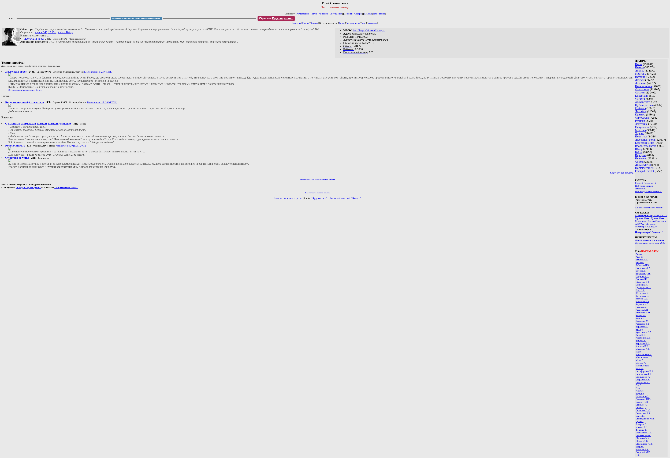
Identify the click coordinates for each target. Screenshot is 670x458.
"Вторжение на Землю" (66, 187)
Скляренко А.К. (643, 413)
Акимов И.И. (642, 259)
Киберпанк (641, 95)
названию (372, 23)
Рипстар (640, 390)
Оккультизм (642, 127)
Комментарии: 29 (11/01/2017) (71, 145)
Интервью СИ (660, 215)
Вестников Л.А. (643, 268)
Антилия (640, 262)
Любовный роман (645, 139)
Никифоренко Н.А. (645, 371)
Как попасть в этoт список (317, 193)
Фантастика (642, 89)
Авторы (297, 23)
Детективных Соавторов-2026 (650, 243)
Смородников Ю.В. (645, 418)
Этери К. (640, 446)
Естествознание (644, 142)
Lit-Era (52, 32)
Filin (638, 455)
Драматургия (643, 164)
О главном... (640, 188)
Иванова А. (641, 307)
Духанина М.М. (643, 287)
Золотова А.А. (642, 301)
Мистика (640, 130)
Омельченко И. (643, 377)
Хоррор (639, 133)
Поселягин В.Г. (643, 382)
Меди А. (640, 360)
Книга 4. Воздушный (645, 183)
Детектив (640, 83)
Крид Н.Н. (641, 335)
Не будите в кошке (644, 186)
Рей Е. (639, 385)
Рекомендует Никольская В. (648, 191)
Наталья (639, 368)
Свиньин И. (641, 404)
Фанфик (640, 98)
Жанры (305, 23)
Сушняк (639, 421)
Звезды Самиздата (657, 221)
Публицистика (644, 105)
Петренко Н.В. (643, 379)
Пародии (640, 155)
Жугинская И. (642, 293)
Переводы (641, 158)
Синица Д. (641, 407)
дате (364, 23)
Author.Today (65, 32)
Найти (314, 13)
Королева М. (642, 326)
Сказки (639, 161)
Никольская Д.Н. (644, 374)
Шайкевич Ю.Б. (643, 435)
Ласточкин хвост (34, 38)
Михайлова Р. (642, 365)
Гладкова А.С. (642, 276)
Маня (638, 351)
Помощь (368, 13)
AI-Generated (642, 101)
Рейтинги (323, 13)
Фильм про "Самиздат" (646, 226)
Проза (638, 64)
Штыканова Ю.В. (644, 443)
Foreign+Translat (644, 171)
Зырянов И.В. (642, 304)
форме (342, 23)
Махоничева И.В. (644, 357)
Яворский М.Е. (643, 452)
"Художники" (319, 198)
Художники (640, 221)
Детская (640, 79)
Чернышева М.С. (644, 432)
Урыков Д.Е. (641, 427)
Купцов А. (641, 340)
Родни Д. (640, 393)
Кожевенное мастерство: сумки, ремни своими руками (136, 18)
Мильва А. (641, 363)
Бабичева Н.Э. (642, 265)
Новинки (348, 13)
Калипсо (640, 318)
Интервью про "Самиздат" (649, 232)
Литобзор (640, 111)
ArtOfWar (639, 224)
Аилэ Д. (639, 257)
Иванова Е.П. (642, 310)
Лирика (639, 70)
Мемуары (640, 73)
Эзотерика (641, 123)
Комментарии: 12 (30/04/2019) (102, 102)
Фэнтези (640, 92)
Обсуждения (336, 13)
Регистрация (302, 13)
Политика (641, 136)
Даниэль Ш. (641, 279)
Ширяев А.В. (642, 441)
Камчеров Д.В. (643, 323)
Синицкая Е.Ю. (643, 410)
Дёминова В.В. (643, 282)
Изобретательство (645, 145)
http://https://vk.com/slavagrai (369, 30)
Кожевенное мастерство (288, 198)
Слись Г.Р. (640, 416)
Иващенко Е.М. (643, 312)
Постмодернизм (644, 167)
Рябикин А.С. (642, 396)
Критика (640, 114)
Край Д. (639, 329)
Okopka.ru (651, 224)
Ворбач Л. (641, 270)
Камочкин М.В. (643, 321)
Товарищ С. (641, 424)
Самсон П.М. (642, 402)
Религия (640, 120)
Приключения (643, 86)
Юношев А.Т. (642, 449)
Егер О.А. (640, 290)
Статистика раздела (622, 172)
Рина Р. (639, 388)
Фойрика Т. (641, 430)
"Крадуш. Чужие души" (28, 187)
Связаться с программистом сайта (317, 179)
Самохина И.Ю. (643, 399)
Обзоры (358, 13)
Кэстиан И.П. (642, 346)
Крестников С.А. (644, 332)
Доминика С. (642, 284)
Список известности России (648, 207)
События (640, 108)
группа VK (41, 32)
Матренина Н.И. (644, 354)
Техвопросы (379, 13)
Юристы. (276, 18)
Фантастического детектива (649, 240)
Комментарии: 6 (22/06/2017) (98, 71)
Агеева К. (640, 254)
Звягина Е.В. (642, 298)
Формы (314, 23)
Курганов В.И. (643, 343)
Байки (638, 152)
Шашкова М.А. (643, 438)
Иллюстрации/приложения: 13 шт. (25, 90)
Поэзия (639, 67)
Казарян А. (641, 315)
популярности (353, 23)
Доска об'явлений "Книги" (345, 198)
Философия (642, 117)
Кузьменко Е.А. (643, 337)
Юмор (638, 149)
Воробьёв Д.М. (643, 273)
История (640, 76)
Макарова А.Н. (643, 349)
